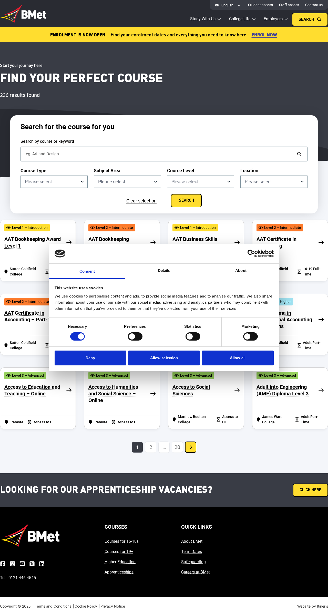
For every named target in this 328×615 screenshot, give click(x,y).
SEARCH (186, 201)
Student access (260, 5)
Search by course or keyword (47, 141)
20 (177, 447)
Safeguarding (193, 561)
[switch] (135, 336)
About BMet (191, 541)
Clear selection (141, 200)
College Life (239, 18)
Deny (90, 358)
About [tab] (241, 270)
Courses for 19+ (119, 551)
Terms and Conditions (54, 606)
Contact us (314, 5)
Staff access (289, 5)
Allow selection (164, 358)
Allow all (237, 358)
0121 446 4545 (22, 577)
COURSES (116, 527)
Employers (273, 18)
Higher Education (120, 561)
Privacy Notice (112, 606)
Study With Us (203, 18)
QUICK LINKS (196, 527)
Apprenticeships (119, 572)
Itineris (322, 606)
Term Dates (191, 551)
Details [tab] (164, 270)
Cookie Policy (87, 606)
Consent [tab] (87, 271)
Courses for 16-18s (122, 541)
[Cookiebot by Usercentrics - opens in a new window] (251, 253)
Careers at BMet (195, 572)
